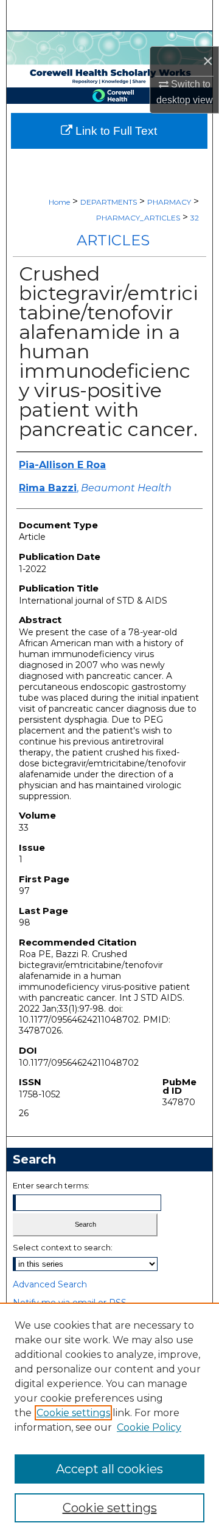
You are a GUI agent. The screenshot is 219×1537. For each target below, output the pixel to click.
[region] (109, 1420)
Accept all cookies (109, 1469)
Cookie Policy (149, 1427)
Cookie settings (73, 1413)
